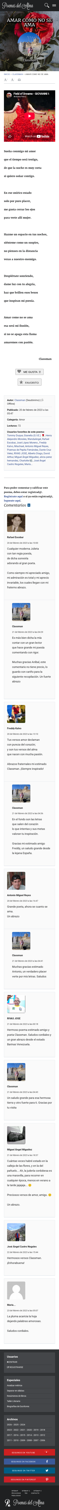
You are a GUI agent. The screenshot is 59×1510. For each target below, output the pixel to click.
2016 (16, 1435)
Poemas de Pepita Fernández (22, 449)
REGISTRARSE (16, 1367)
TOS (26, 1493)
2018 (42, 1430)
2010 (16, 1440)
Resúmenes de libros (16, 1396)
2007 (36, 1440)
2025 (16, 1425)
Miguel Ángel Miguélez (27, 457)
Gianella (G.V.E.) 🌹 (34, 435)
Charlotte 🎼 (26, 460)
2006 (42, 1440)
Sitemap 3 (37, 1491)
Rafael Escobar (15, 537)
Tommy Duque (15, 435)
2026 (9, 1425)
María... (29, 464)
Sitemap (15, 1491)
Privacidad (16, 1493)
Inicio (7, 74)
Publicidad (16, 1495)
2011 (9, 1440)
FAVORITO (31, 382)
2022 (16, 1430)
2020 (29, 1430)
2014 (29, 1435)
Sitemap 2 (26, 1491)
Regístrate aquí (13, 496)
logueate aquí (12, 500)
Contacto (35, 1493)
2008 (29, 1440)
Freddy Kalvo (14, 728)
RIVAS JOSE (20, 453)
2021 (22, 1430)
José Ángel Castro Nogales (22, 1246)
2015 (22, 1435)
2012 (42, 1435)
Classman (17, 74)
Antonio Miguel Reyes (36, 446)
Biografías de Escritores (18, 1406)
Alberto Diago (35, 453)
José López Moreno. (27, 442)
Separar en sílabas (15, 1391)
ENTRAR (13, 1362)
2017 (9, 1435)
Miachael (19, 446)
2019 (36, 1430)
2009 (22, 1440)
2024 (22, 1425)
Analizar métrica (14, 1385)
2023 (9, 1430)
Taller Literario (13, 1401)
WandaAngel (34, 439)
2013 (36, 1435)
